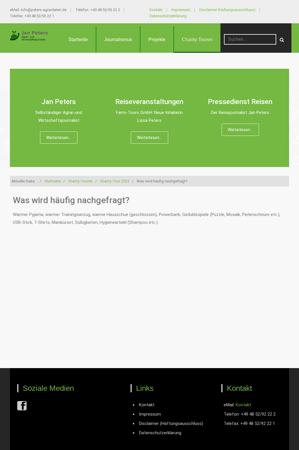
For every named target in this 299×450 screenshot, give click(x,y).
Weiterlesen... (58, 137)
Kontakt (156, 10)
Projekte (157, 39)
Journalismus (118, 39)
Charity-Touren (197, 39)
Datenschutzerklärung (168, 16)
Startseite (78, 39)
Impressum (180, 10)
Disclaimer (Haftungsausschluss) (227, 10)
